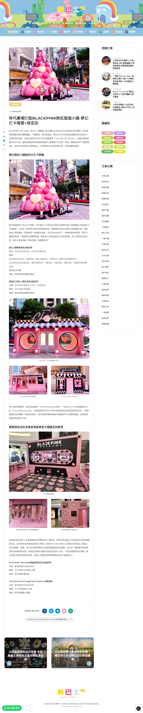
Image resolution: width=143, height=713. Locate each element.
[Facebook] (126, 22)
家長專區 (35, 23)
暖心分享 (105, 233)
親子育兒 (105, 272)
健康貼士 (105, 278)
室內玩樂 (105, 261)
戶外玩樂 (107, 151)
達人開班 (105, 267)
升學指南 (105, 244)
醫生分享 (105, 250)
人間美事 (105, 284)
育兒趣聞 (119, 151)
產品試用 (105, 318)
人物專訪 (105, 227)
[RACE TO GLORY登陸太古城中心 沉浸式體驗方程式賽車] (106, 91)
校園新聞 (107, 142)
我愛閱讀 (105, 324)
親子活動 (15, 104)
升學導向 (105, 301)
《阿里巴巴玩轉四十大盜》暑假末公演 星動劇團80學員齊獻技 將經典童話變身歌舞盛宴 (124, 64)
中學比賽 (107, 133)
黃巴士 (47, 23)
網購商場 (68, 23)
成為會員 (82, 23)
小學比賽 (105, 238)
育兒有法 (119, 133)
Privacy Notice (67, 706)
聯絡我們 (94, 23)
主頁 (24, 23)
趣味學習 (105, 295)
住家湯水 (119, 142)
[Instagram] (130, 22)
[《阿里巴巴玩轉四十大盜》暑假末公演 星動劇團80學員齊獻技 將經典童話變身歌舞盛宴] (106, 60)
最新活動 (119, 147)
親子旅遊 (105, 289)
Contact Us (77, 706)
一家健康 (105, 312)
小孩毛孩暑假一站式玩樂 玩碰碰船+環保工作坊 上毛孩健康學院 (124, 107)
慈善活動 (107, 138)
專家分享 (105, 306)
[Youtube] (134, 22)
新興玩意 (119, 138)
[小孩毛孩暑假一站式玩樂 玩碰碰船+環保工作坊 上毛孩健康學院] (106, 104)
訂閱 (57, 23)
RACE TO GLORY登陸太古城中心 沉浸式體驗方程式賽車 (124, 94)
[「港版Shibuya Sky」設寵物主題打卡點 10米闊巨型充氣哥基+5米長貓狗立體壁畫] (106, 76)
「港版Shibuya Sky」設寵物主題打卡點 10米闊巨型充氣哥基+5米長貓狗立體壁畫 (123, 80)
